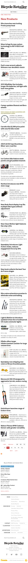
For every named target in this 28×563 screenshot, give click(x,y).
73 (11, 448)
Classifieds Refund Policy (17, 508)
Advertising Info (15, 530)
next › (11, 450)
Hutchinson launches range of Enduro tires (12, 409)
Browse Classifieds (15, 525)
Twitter (12, 554)
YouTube (16, 554)
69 (20, 444)
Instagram (21, 554)
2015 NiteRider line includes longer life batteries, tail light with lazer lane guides (14, 86)
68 (17, 444)
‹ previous (10, 444)
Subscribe (13, 532)
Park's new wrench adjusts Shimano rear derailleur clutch (13, 66)
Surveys (13, 506)
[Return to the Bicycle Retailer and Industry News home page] (14, 8)
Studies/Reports (15, 503)
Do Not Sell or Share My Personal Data (17, 518)
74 (15, 448)
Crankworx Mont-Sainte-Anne (9, 480)
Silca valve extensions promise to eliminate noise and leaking (14, 294)
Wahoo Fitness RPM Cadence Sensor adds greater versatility (13, 426)
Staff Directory (14, 523)
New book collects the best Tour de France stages (13, 270)
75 (18, 448)
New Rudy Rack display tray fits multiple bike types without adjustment (13, 206)
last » (16, 450)
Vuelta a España (5, 468)
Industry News (14, 497)
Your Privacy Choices (16, 515)
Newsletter (20, 532)
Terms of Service (15, 513)
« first (4, 444)
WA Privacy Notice (15, 521)
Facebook (7, 554)
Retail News (22, 501)
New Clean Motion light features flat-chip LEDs (13, 225)
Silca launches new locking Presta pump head (11, 24)
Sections (13, 12)
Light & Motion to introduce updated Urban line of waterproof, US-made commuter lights (14, 319)
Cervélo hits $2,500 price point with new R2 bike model (13, 127)
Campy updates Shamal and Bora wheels (13, 106)
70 (24, 444)
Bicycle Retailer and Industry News (13, 463)
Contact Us (22, 523)
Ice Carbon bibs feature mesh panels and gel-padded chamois (13, 159)
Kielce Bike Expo (5, 474)
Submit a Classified (15, 528)
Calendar (19, 506)
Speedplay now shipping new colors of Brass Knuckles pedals (13, 363)
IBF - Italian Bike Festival (8, 485)
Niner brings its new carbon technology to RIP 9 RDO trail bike (12, 46)
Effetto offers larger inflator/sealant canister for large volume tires (14, 343)
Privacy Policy (14, 510)
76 (22, 448)
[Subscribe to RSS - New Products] (1, 454)
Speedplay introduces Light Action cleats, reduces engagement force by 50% (11, 246)
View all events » (5, 491)
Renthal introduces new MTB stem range (12, 185)
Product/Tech (7, 14)
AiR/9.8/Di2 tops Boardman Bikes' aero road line (12, 145)
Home (2, 14)
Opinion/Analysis (15, 499)
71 (4, 448)
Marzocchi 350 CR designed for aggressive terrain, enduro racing (14, 380)
